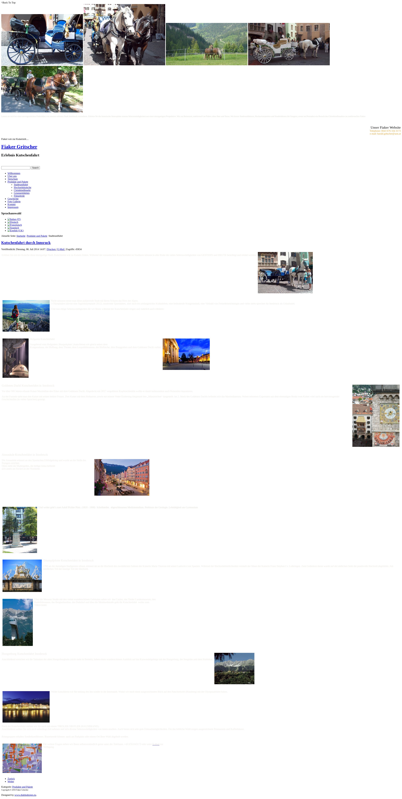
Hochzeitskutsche (22, 187)
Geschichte (13, 198)
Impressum (13, 207)
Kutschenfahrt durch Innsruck (26, 243)
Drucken (51, 249)
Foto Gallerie (14, 201)
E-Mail (61, 249)
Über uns (12, 176)
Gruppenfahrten (22, 193)
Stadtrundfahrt (21, 184)
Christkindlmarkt (22, 190)
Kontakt (12, 204)
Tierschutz (13, 179)
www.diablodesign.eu (25, 795)
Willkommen (14, 173)
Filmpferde (19, 196)
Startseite (20, 236)
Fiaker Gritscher (19, 146)
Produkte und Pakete (18, 181)
